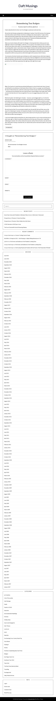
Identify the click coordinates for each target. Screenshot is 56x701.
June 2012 (6, 404)
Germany (6, 616)
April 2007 (6, 577)
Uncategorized (9, 127)
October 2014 (7, 333)
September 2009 (8, 491)
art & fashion (7, 595)
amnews (7, 139)
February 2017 (7, 308)
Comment (8, 159)
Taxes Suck (6, 663)
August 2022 (7, 268)
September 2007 (8, 562)
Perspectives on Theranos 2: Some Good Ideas (14, 218)
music (5, 632)
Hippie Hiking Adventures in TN (34, 238)
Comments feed (7, 689)
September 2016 (8, 314)
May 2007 (6, 574)
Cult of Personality (8, 598)
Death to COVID (8, 607)
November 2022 (8, 261)
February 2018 (7, 299)
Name (7, 177)
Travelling (6, 669)
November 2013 (8, 361)
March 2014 (7, 348)
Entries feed (7, 686)
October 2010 (7, 457)
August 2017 (7, 305)
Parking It (6, 644)
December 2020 (8, 277)
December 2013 (8, 357)
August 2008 (7, 528)
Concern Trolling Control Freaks (22, 235)
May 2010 (6, 469)
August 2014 (7, 336)
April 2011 (6, 438)
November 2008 (8, 522)
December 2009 (8, 484)
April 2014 (6, 345)
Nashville (6, 635)
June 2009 (6, 500)
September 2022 (8, 265)
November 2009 (8, 488)
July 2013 (6, 373)
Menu (51, 15)
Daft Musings (28, 6)
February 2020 (7, 286)
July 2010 (6, 463)
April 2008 (6, 540)
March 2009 (7, 509)
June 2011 (6, 432)
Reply (9, 146)
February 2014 (7, 351)
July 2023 (6, 255)
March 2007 (7, 580)
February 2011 (7, 444)
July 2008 (6, 531)
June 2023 (6, 258)
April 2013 (6, 382)
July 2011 (6, 429)
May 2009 (6, 503)
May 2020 (6, 280)
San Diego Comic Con (9, 657)
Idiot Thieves (7, 626)
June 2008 (6, 534)
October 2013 (7, 364)
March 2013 (7, 385)
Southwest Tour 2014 (9, 660)
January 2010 (7, 481)
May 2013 (6, 379)
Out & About (7, 641)
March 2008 (7, 543)
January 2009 (7, 515)
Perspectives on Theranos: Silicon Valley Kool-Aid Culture (17, 221)
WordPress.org (7, 692)
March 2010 (7, 475)
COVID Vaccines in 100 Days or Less (12, 224)
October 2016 (7, 311)
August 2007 (7, 565)
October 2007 (7, 559)
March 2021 (7, 271)
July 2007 (6, 568)
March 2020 (7, 283)
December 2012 (8, 388)
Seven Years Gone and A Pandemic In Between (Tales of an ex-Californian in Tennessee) (24, 215)
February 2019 (7, 292)
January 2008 (7, 549)
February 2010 (7, 478)
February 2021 (7, 274)
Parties (6, 647)
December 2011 (8, 416)
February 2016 (7, 320)
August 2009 (7, 494)
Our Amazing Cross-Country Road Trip (13, 638)
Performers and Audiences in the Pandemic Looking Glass (23, 241)
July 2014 (6, 339)
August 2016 (7, 317)
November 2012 (8, 392)
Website (7, 190)
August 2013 (7, 370)
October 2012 (7, 395)
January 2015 (7, 330)
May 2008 (6, 537)
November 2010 (8, 453)
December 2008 (8, 519)
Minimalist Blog (31, 699)
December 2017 (8, 302)
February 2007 (7, 584)
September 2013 (8, 367)
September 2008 (8, 525)
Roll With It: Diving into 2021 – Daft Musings (14, 238)
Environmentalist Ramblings (10, 613)
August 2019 (7, 289)
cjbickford (35, 27)
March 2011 (7, 441)
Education (6, 610)
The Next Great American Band (11, 666)
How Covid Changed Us (9, 622)
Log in (5, 683)
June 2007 (6, 571)
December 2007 (8, 553)
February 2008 (7, 546)
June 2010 (6, 466)
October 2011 (7, 419)
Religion (6, 653)
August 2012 (7, 401)
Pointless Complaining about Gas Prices (13, 650)
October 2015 (7, 323)
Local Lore (6, 629)
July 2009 (6, 497)
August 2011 (7, 426)
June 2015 (6, 326)
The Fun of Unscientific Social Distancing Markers (15, 227)
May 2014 (6, 342)
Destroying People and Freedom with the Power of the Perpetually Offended (32, 247)
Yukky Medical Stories (9, 675)
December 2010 (8, 450)
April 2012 (6, 410)
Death (5, 604)
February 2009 (7, 512)
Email (7, 184)
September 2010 (8, 460)
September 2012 (8, 398)
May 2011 (6, 435)
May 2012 (6, 407)
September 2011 (8, 422)
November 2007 (8, 556)
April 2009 (6, 506)
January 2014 (7, 354)
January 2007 (7, 587)
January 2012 (7, 413)
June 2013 (6, 376)
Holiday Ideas (7, 619)
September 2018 (8, 296)
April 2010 (6, 472)
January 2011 (7, 447)
